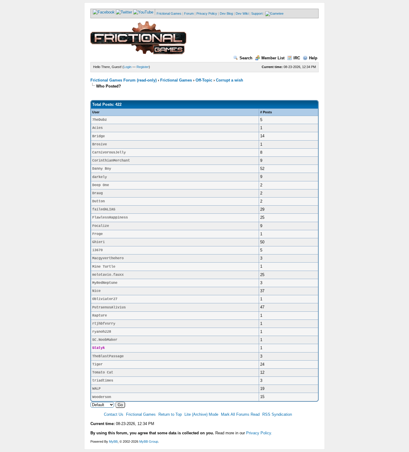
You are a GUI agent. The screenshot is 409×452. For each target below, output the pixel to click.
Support (257, 13)
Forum (189, 13)
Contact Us (113, 414)
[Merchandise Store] (274, 13)
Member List (272, 58)
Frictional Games (169, 13)
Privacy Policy (206, 13)
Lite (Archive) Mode (201, 414)
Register (143, 67)
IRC (296, 58)
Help (313, 58)
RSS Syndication (277, 414)
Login (127, 67)
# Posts (266, 112)
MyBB (113, 441)
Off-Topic (204, 80)
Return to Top (170, 414)
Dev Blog (226, 13)
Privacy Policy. (259, 433)
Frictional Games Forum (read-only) (123, 80)
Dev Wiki (242, 13)
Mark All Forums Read (240, 414)
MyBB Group (148, 441)
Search (246, 58)
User (95, 112)
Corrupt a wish (229, 80)
